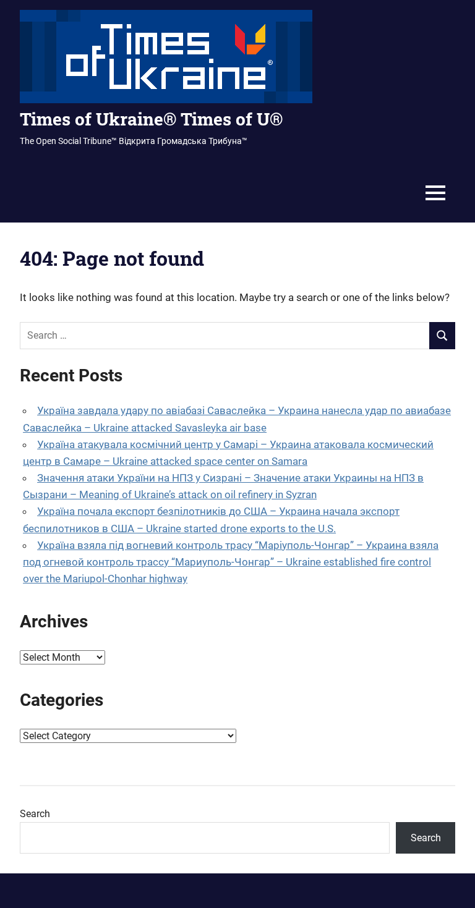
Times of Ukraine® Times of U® (151, 119)
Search (35, 814)
